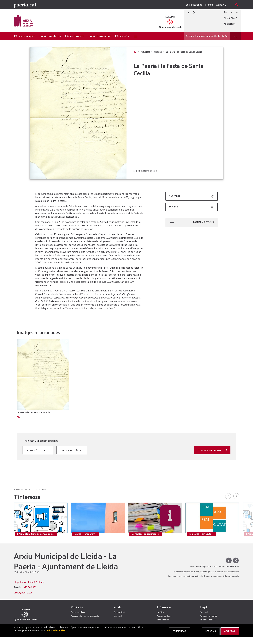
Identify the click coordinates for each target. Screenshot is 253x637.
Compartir (175, 196)
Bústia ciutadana (78, 612)
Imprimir (174, 206)
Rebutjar (210, 631)
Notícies (158, 51)
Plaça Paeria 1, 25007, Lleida (29, 582)
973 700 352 (29, 587)
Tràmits (209, 4)
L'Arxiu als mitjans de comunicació (35, 534)
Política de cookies (207, 620)
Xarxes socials (163, 620)
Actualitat (145, 51)
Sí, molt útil (38, 450)
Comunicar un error (210, 450)
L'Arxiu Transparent (85, 534)
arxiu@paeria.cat (23, 592)
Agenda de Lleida (164, 616)
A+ (225, 12)
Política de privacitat (208, 616)
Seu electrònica (194, 4)
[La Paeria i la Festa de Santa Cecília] (43, 374)
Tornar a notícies (203, 222)
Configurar (179, 631)
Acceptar (229, 631)
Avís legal (204, 612)
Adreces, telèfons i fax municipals (85, 616)
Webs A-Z (221, 4)
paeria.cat (25, 4)
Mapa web (118, 616)
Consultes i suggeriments (145, 534)
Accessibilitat (119, 612)
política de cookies (55, 630)
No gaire (71, 450)
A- (237, 12)
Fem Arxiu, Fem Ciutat (200, 534)
